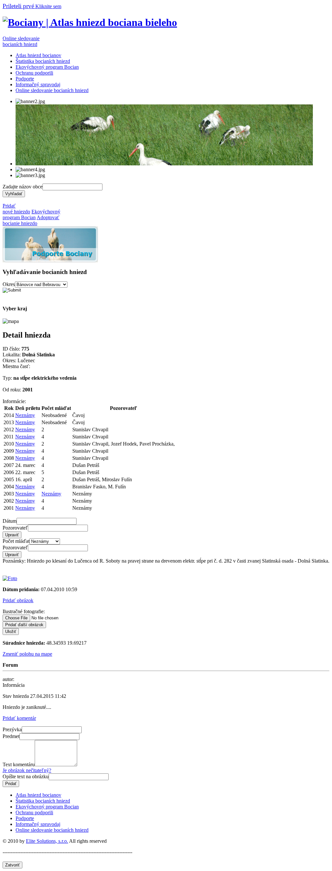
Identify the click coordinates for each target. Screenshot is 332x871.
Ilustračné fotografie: (24, 611)
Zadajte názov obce (22, 186)
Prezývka (12, 729)
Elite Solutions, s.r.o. (47, 841)
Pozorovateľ (15, 528)
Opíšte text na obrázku (26, 776)
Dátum (10, 521)
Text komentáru (19, 764)
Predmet (11, 736)
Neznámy (25, 415)
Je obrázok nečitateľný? (27, 770)
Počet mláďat (16, 541)
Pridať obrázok (18, 600)
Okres (9, 284)
